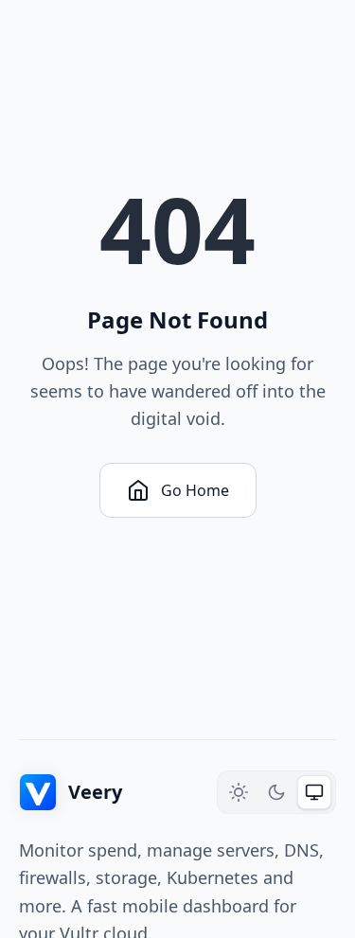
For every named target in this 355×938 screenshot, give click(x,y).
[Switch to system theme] (314, 792)
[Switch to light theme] (239, 792)
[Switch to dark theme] (276, 792)
